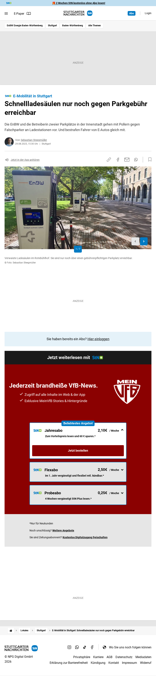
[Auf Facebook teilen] (118, 159)
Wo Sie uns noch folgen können (130, 647)
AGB (109, 657)
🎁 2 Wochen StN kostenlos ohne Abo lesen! (78, 3)
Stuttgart (52, 25)
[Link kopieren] (109, 159)
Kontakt (113, 663)
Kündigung (98, 663)
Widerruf (145, 663)
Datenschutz (123, 657)
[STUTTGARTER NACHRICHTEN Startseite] (78, 13)
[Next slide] (144, 241)
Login (148, 13)
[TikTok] (85, 647)
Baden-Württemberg (72, 25)
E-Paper (19, 13)
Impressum (129, 663)
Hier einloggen (98, 339)
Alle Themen (94, 25)
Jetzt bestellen (78, 450)
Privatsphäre (81, 657)
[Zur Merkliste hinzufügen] (148, 159)
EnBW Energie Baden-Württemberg (25, 25)
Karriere (98, 657)
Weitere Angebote (63, 530)
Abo (131, 13)
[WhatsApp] (77, 647)
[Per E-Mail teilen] (127, 159)
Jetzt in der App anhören (25, 159)
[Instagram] (69, 647)
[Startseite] (11, 630)
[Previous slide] (135, 241)
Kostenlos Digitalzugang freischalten (85, 537)
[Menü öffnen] (6, 13)
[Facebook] (92, 647)
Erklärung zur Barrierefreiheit (69, 663)
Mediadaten (143, 657)
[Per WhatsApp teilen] (136, 159)
